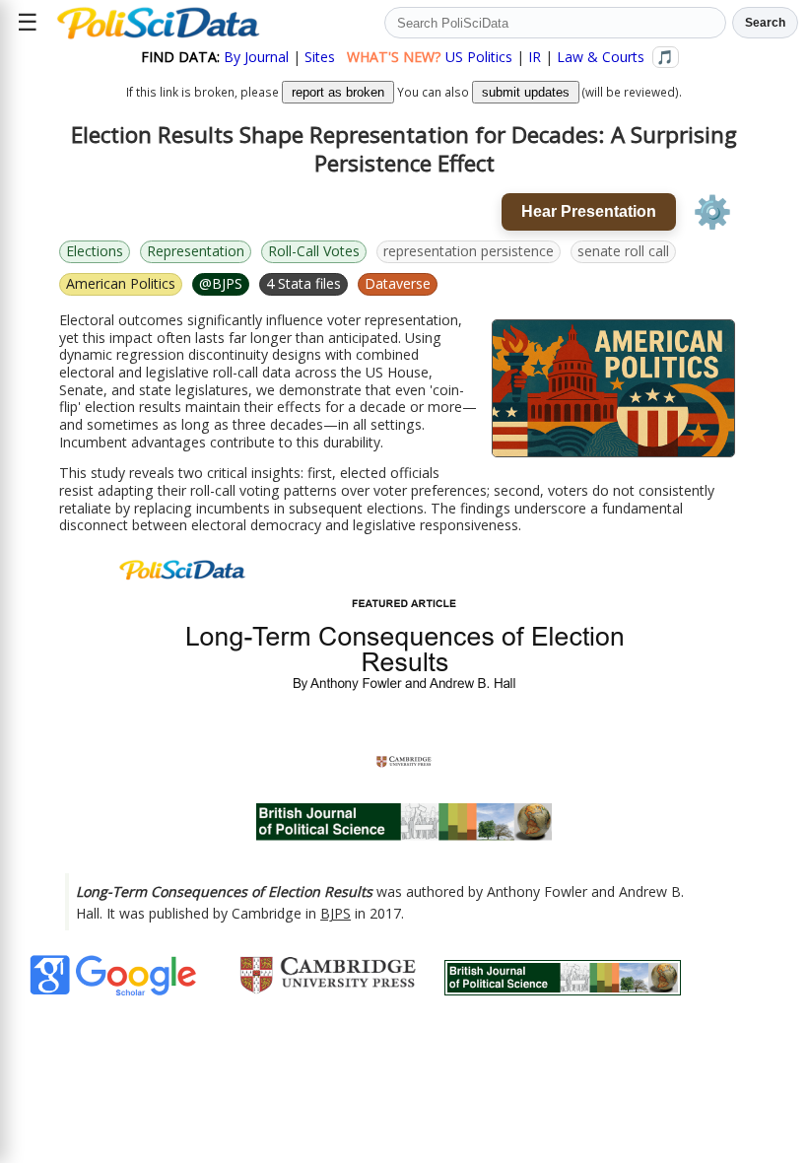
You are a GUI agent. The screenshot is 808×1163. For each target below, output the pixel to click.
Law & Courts (600, 56)
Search (765, 23)
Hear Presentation (588, 211)
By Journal (256, 56)
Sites (319, 56)
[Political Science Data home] (158, 22)
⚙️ (712, 212)
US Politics (478, 56)
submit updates (526, 92)
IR (534, 56)
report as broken (338, 92)
